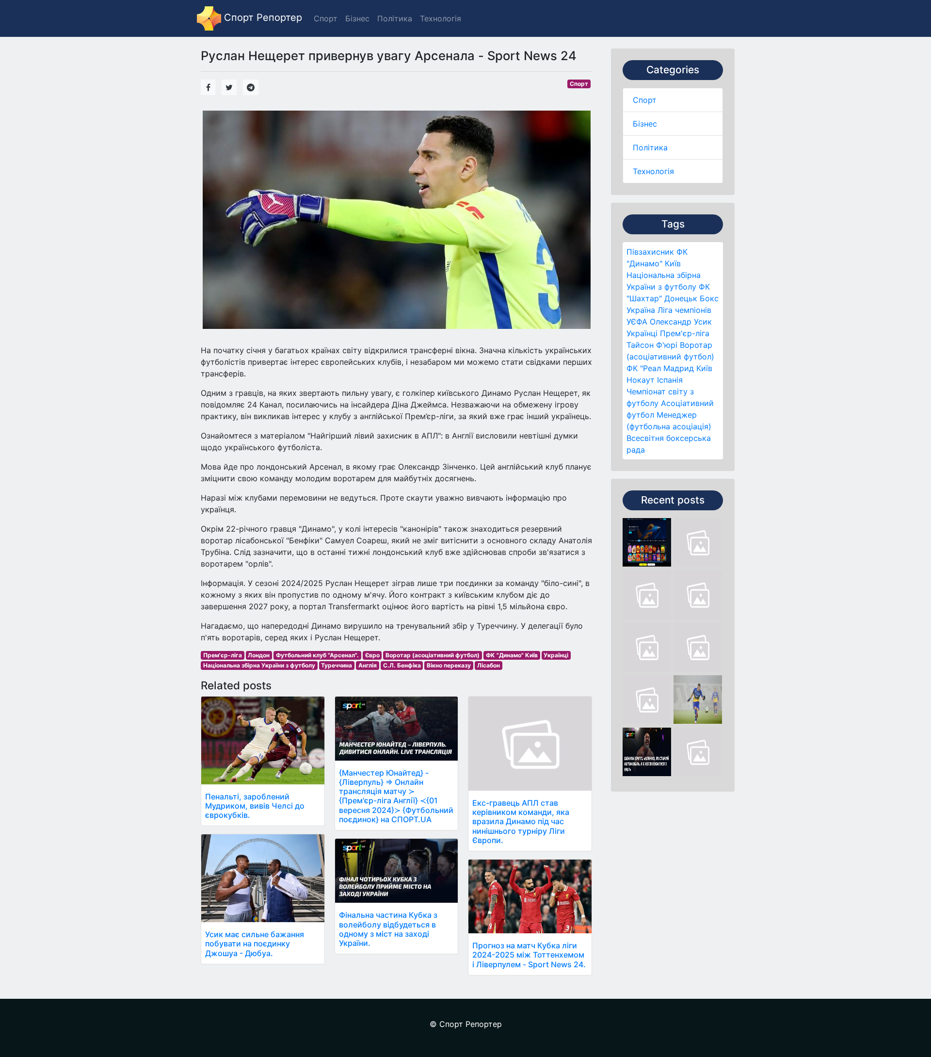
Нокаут (640, 380)
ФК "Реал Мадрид (660, 368)
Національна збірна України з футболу (259, 665)
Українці (642, 333)
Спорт (645, 100)
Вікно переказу (449, 665)
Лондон (259, 655)
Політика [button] (394, 18)
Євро (372, 655)
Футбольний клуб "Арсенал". (317, 655)
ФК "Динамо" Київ (512, 655)
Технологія (653, 171)
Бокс (709, 298)
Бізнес (645, 124)
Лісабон (488, 665)
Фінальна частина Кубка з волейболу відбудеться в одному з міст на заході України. (388, 929)
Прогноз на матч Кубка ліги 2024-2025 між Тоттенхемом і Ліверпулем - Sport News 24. (529, 955)
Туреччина (336, 665)
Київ (704, 368)
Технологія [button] (440, 18)
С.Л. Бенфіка (402, 665)
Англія (367, 665)
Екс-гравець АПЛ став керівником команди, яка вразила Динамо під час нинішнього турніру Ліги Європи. (520, 821)
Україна (640, 310)
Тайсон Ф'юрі (651, 345)
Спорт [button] (325, 18)
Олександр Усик (681, 321)
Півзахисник (650, 252)
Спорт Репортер (261, 17)
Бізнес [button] (357, 18)
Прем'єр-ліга (684, 333)
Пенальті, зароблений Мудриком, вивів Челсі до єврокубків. (255, 806)
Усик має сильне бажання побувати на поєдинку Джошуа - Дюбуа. (254, 943)
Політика (650, 147)
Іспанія (670, 380)
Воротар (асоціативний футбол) (432, 655)
